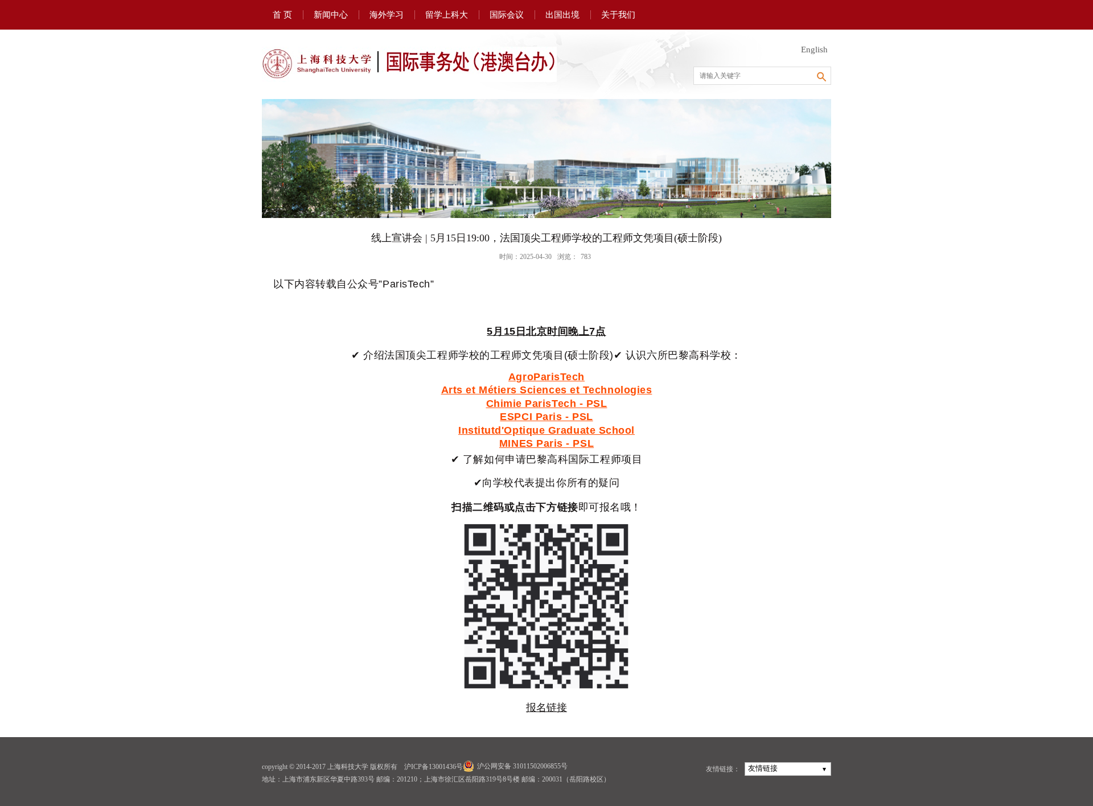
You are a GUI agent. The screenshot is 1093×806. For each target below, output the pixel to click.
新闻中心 (331, 14)
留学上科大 (446, 14)
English (814, 49)
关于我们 (618, 14)
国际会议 (507, 14)
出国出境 (562, 14)
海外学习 (386, 14)
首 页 (282, 14)
